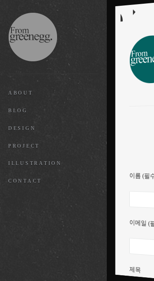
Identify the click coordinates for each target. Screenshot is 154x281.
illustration (35, 163)
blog (18, 111)
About (20, 93)
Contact (25, 181)
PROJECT (24, 146)
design (22, 128)
